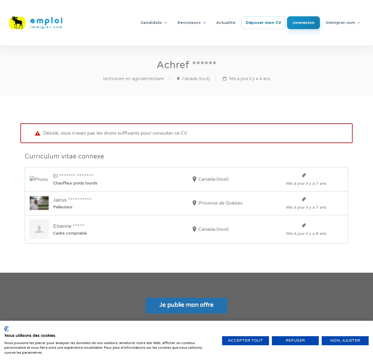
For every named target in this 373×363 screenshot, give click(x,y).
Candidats (151, 22)
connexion (303, 22)
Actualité (225, 22)
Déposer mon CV (263, 22)
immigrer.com (340, 22)
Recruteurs (189, 22)
